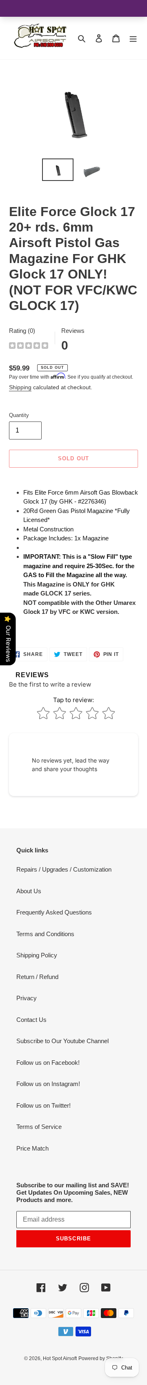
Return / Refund (37, 976)
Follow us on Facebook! (48, 1062)
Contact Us (31, 1019)
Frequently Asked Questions (54, 912)
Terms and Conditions (45, 933)
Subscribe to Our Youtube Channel (62, 1040)
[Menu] (133, 38)
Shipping (20, 387)
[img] (28, 346)
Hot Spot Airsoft (60, 1358)
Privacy (26, 998)
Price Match (32, 1148)
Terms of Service (39, 1126)
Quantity (19, 415)
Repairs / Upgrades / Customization (63, 869)
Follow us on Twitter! (43, 1105)
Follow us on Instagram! (48, 1083)
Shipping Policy (36, 955)
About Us (28, 891)
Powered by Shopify (100, 1358)
